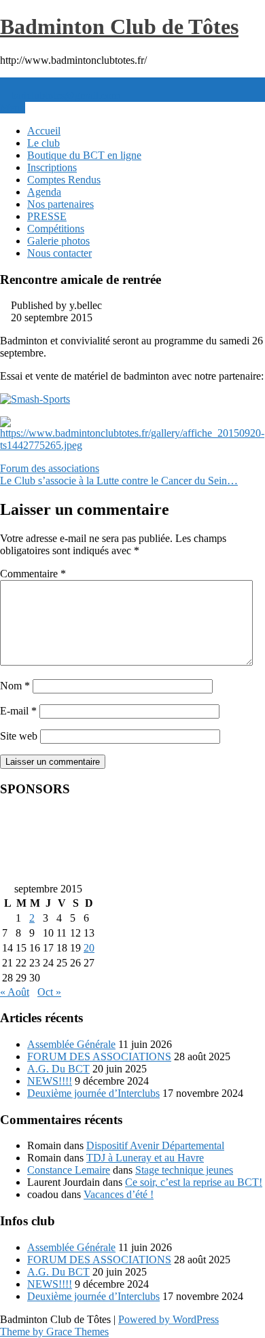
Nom (15, 685)
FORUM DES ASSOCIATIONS (99, 1056)
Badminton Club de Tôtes (119, 26)
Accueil (43, 131)
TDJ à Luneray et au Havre (145, 1157)
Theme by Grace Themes (54, 1331)
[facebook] (4, 83)
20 (89, 948)
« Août (14, 992)
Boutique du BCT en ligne (84, 155)
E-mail (18, 711)
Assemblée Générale (71, 1044)
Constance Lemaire (68, 1170)
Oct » (49, 992)
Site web (18, 736)
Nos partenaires (60, 204)
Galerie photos (58, 241)
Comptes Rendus (64, 179)
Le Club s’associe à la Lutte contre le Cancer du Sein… (119, 480)
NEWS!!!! (49, 1081)
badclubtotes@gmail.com (65, 95)
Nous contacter (59, 253)
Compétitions (55, 228)
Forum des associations (49, 468)
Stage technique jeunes (184, 1170)
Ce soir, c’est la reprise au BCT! (193, 1182)
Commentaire (33, 573)
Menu (12, 107)
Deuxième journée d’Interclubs (93, 1093)
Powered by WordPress (168, 1319)
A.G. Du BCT (58, 1068)
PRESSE (47, 216)
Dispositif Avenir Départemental (155, 1145)
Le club (43, 143)
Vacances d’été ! (119, 1194)
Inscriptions (52, 167)
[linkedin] (15, 83)
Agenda (44, 192)
